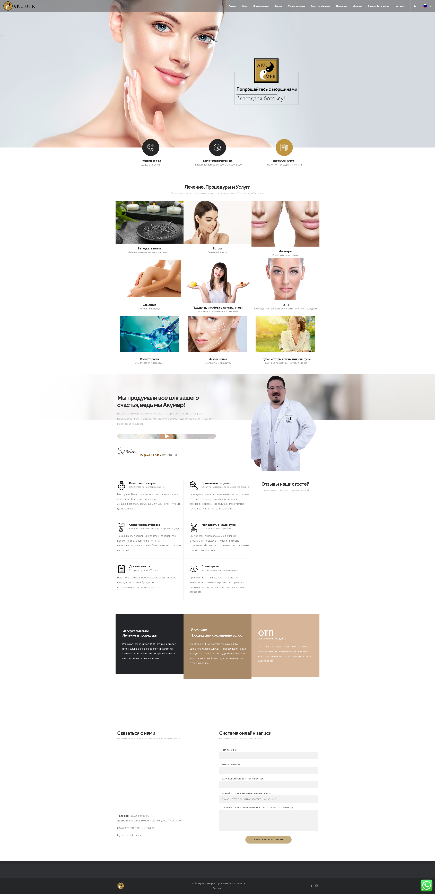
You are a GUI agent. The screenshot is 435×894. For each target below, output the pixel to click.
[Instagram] (316, 885)
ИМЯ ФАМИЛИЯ (229, 750)
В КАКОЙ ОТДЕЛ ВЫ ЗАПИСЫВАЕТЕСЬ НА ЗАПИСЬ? (247, 793)
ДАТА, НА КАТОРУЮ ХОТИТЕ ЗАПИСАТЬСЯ (242, 779)
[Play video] (166, 436)
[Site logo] (19, 6)
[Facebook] (311, 885)
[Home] (149, 885)
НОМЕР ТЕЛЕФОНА (231, 764)
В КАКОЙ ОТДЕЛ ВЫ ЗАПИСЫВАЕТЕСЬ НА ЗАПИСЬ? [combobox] (249, 799)
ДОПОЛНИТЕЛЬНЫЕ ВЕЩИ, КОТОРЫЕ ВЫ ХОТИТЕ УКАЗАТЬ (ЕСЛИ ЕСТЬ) (257, 808)
